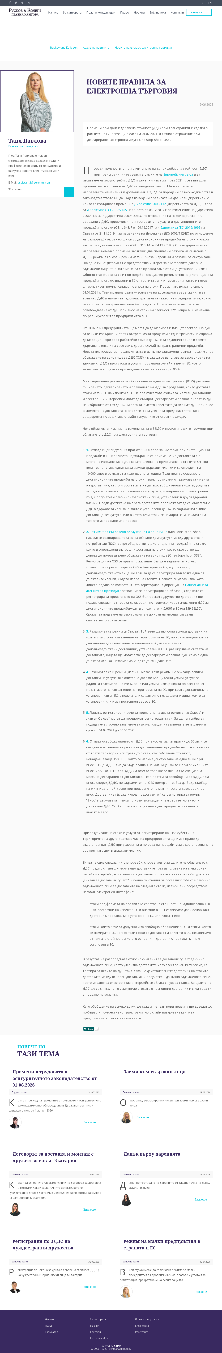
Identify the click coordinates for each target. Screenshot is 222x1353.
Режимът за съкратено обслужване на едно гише (128, 532)
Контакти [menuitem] (177, 12)
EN (210, 3)
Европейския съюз (178, 174)
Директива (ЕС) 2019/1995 (180, 227)
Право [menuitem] (124, 12)
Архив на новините (96, 47)
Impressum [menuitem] (141, 1332)
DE (203, 3)
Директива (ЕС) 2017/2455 (107, 210)
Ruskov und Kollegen (64, 47)
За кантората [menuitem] (72, 12)
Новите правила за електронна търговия (143, 47)
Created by (111, 1346)
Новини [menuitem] (139, 12)
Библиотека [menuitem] (158, 12)
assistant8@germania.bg (34, 182)
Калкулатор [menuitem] (199, 12)
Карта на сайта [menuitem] (99, 1338)
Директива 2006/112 (150, 204)
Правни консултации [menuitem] (100, 12)
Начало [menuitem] (53, 12)
